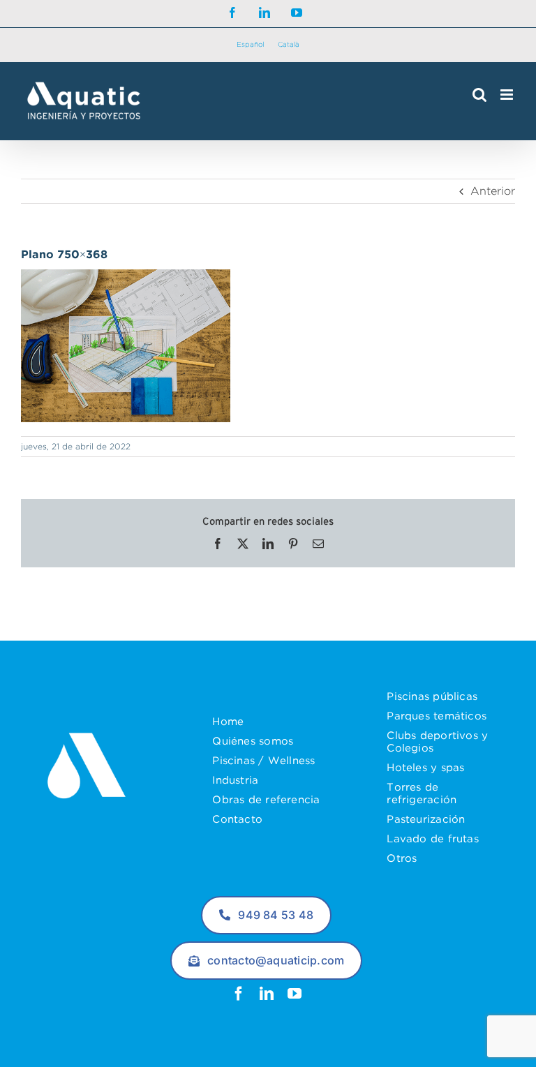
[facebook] (239, 994)
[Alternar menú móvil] (507, 94)
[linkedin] (267, 994)
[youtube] (295, 994)
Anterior (492, 191)
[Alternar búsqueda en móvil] (479, 94)
